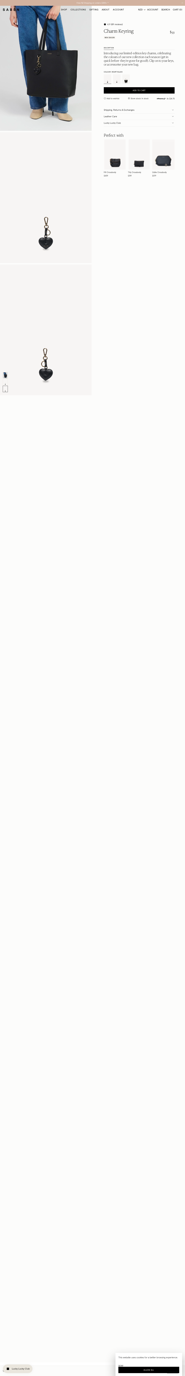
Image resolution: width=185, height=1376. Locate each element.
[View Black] (115, 158)
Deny (120, 1366)
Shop (64, 9)
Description (109, 48)
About (105, 9)
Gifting (93, 9)
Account (118, 9)
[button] (105, 24)
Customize (172, 1372)
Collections (78, 9)
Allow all (149, 1370)
